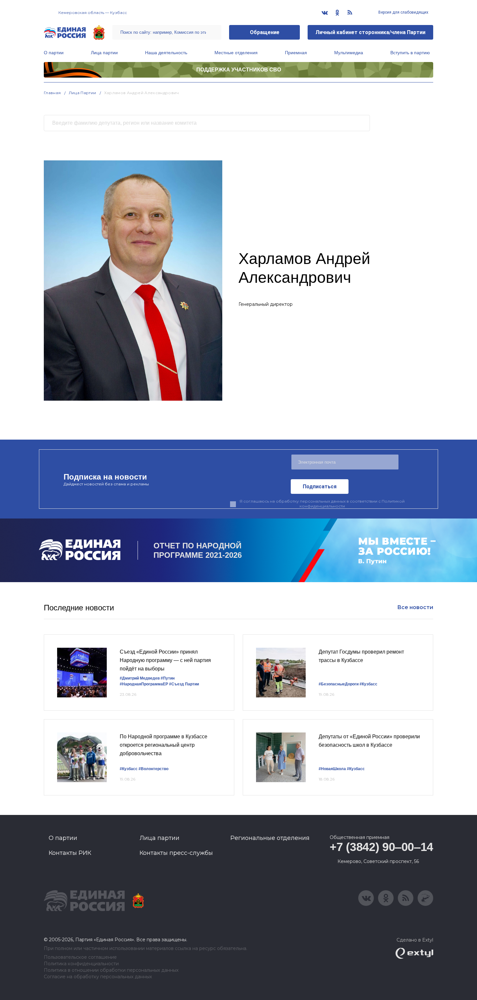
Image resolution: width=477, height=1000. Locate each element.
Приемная (296, 52)
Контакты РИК (70, 852)
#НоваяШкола (332, 769)
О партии (54, 52)
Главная (52, 92)
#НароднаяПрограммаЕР (144, 684)
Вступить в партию (410, 52)
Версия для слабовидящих (402, 12)
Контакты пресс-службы (176, 852)
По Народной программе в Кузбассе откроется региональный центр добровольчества (163, 745)
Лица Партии (82, 92)
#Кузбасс (368, 684)
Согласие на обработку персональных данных (98, 977)
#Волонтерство (153, 769)
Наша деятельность (166, 52)
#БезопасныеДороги (339, 684)
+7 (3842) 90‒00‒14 (381, 847)
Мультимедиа (348, 52)
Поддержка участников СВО (238, 69)
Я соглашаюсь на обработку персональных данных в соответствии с (322, 503)
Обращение (264, 32)
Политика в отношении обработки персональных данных (111, 970)
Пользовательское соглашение (80, 957)
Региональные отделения (270, 838)
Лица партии (104, 52)
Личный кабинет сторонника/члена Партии (370, 32)
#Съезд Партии (184, 684)
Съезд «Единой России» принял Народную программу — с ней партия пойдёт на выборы (165, 660)
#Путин (168, 678)
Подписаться (319, 486)
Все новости (415, 607)
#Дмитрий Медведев (140, 678)
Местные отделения (236, 52)
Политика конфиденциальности (81, 964)
